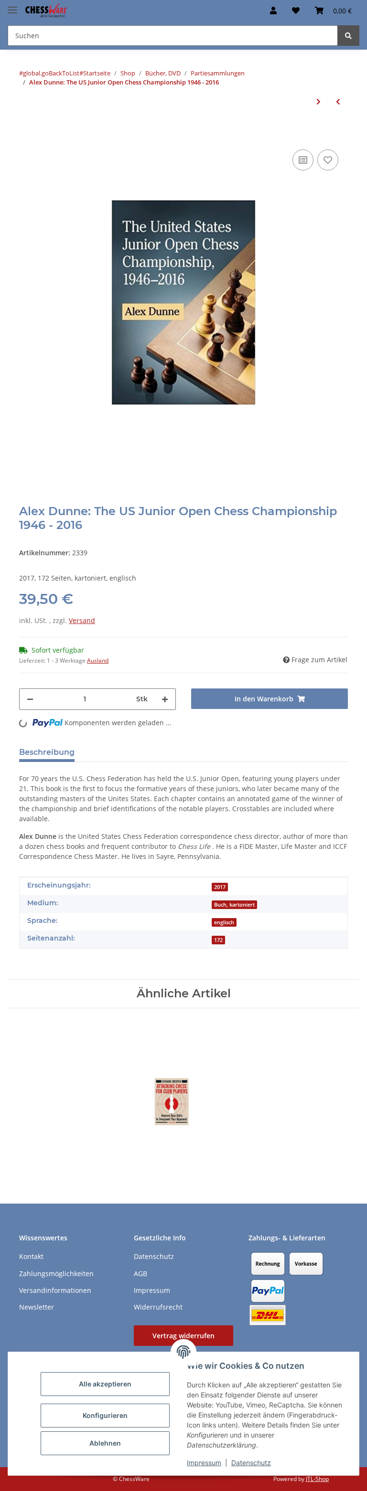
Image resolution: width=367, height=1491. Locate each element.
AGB (140, 1273)
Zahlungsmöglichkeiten (56, 1273)
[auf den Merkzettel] (327, 159)
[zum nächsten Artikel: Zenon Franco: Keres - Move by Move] (318, 101)
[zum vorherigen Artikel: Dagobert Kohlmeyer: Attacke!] (338, 101)
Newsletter (36, 1306)
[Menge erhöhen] (164, 699)
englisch (224, 922)
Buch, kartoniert (234, 904)
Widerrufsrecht (158, 1306)
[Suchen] (348, 35)
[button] (273, 10)
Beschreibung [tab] (47, 752)
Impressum (204, 1463)
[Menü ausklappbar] (12, 6)
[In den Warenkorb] (26, 132)
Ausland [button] (97, 660)
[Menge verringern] (30, 699)
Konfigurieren (105, 1415)
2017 (220, 887)
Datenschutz (251, 1463)
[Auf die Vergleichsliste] (302, 159)
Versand (82, 620)
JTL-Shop (317, 1479)
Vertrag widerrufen (183, 1335)
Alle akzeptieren (105, 1384)
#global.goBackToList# (51, 73)
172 (218, 940)
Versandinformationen (55, 1290)
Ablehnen (105, 1443)
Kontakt (31, 1256)
